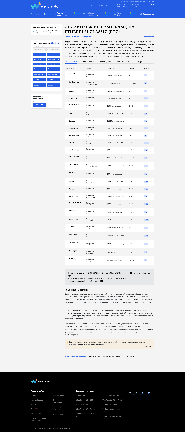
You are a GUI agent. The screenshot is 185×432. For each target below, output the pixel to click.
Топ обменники (59, 395)
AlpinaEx (72, 173)
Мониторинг (36, 414)
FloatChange (73, 128)
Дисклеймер (58, 414)
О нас (90, 6)
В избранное (87, 37)
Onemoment (73, 220)
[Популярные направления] (55, 43)
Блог (34, 409)
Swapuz (72, 121)
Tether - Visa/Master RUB (111, 410)
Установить (39, 105)
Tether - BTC (80, 395)
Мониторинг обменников (75, 356)
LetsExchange (74, 150)
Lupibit (71, 91)
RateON (72, 74)
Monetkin (72, 226)
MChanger (73, 251)
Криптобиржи (37, 400)
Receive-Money (74, 135)
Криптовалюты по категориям (38, 419)
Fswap (71, 189)
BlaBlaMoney (73, 259)
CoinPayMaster (74, 82)
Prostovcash (73, 242)
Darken (71, 114)
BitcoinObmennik (75, 202)
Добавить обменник (57, 401)
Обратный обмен (72, 37)
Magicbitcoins (74, 105)
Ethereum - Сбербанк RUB (111, 417)
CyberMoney (73, 164)
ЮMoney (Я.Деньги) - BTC (84, 415)
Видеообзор (149, 37)
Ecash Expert (73, 98)
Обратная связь (103, 6)
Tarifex (71, 143)
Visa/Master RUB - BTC (112, 395)
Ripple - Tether (81, 405)
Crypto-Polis (73, 196)
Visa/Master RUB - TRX (112, 400)
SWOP (71, 182)
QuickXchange (74, 156)
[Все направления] (52, 43)
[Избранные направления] (58, 43)
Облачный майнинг (57, 408)
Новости (34, 405)
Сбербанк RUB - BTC (84, 400)
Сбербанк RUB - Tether (85, 409)
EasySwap (73, 234)
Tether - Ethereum (110, 405)
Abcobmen (73, 211)
